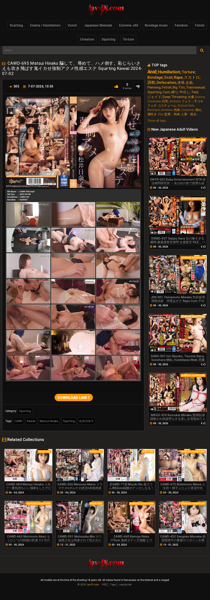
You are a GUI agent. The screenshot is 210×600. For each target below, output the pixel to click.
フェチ (152, 105)
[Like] (116, 86)
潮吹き (152, 114)
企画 (189, 82)
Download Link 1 (74, 397)
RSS (104, 584)
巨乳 (165, 101)
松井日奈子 (86, 421)
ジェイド (154, 97)
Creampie (154, 101)
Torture (128, 39)
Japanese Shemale (98, 25)
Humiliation (169, 72)
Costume (187, 110)
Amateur (167, 110)
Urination (87, 39)
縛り (174, 92)
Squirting (108, 39)
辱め (198, 110)
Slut (160, 114)
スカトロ (192, 77)
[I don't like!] (138, 86)
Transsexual (195, 87)
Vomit (72, 25)
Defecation (166, 82)
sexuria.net (125, 584)
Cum (166, 92)
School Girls (186, 105)
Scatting (16, 25)
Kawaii (31, 421)
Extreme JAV (128, 25)
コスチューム (167, 105)
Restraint (153, 110)
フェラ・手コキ (192, 101)
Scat (168, 77)
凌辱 (180, 82)
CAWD (18, 421)
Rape (178, 77)
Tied (194, 92)
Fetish (199, 25)
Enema (200, 97)
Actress (175, 101)
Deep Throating (175, 97)
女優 (191, 97)
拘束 (177, 110)
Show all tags (156, 120)
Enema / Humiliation (45, 25)
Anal (151, 71)
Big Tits (179, 87)
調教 (151, 82)
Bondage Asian (156, 25)
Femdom (181, 25)
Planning (154, 87)
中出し (184, 92)
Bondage (155, 77)
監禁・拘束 (172, 114)
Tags (113, 584)
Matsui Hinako (49, 421)
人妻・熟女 (188, 114)
